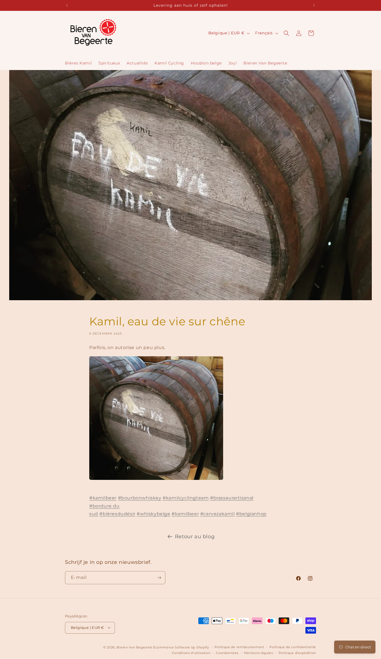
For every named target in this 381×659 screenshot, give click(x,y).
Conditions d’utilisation (191, 653)
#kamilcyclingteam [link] (186, 498)
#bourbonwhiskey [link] (139, 498)
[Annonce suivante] (314, 5)
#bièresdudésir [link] (117, 513)
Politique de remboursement (239, 647)
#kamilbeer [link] (103, 498)
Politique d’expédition (297, 653)
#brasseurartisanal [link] (232, 498)
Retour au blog (194, 536)
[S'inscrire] (159, 577)
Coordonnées (227, 653)
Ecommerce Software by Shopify (181, 647)
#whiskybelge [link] (153, 513)
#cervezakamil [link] (217, 513)
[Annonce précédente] (67, 5)
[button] (286, 33)
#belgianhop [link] (251, 513)
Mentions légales (258, 653)
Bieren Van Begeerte (134, 647)
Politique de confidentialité (292, 647)
